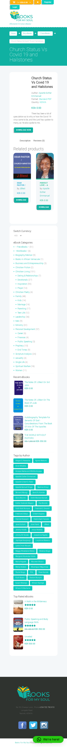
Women (18, 370)
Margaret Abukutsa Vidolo (25, 556)
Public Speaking (25, 341)
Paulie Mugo (20, 572)
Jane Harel (35, 524)
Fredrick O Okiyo (21, 514)
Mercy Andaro (20, 567)
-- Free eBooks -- (45, 33)
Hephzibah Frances (41, 519)
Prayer (20, 288)
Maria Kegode (20, 562)
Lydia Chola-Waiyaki (23, 546)
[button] (48, 739)
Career (20, 333)
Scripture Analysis (23, 354)
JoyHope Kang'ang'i (23, 540)
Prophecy (19, 346)
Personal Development (25, 329)
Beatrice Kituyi (43, 487)
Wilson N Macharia (22, 588)
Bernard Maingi (21, 492)
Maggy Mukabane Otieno (24, 551)
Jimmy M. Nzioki (22, 535)
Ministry (19, 325)
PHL (32, 572)
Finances (22, 337)
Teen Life (21, 313)
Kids (20, 300)
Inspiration (22, 284)
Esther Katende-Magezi (24, 503)
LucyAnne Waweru (43, 540)
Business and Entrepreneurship (29, 263)
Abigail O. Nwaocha (22, 461)
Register (47, 2)
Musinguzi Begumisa (39, 567)
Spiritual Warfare (22, 366)
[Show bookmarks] (37, 2)
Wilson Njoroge (38, 583)
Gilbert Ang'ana (38, 514)
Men (17, 321)
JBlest (22, 188)
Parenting (22, 308)
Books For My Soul (22, 743)
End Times (22, 350)
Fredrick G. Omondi (42, 508)
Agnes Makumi (41, 461)
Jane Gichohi (20, 524)
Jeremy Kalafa (20, 530)
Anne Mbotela (20, 466)
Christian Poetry (22, 292)
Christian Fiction (22, 267)
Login (15, 7)
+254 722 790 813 (47, 707)
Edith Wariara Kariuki (39, 498)
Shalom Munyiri (36, 578)
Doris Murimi (20, 498)
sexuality (19, 358)
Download (21, 200)
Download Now (23, 130)
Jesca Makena (36, 530)
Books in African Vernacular (27, 259)
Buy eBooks (27, 33)
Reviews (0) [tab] (39, 140)
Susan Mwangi (21, 583)
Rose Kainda (43, 572)
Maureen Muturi (37, 562)
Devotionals (23, 280)
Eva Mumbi (43, 503)
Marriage (21, 304)
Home (13, 33)
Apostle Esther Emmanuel (45, 192)
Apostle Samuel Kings (23, 487)
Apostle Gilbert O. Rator (24, 482)
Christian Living (22, 271)
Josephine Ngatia (40, 535)
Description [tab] (25, 140)
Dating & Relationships (28, 276)
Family (18, 296)
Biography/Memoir (23, 255)
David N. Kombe (38, 492)
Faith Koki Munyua (22, 508)
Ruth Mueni (20, 578)
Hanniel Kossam (22, 519)
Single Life (20, 362)
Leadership (20, 317)
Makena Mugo (44, 551)
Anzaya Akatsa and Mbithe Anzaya (28, 471)
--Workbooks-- (21, 251)
